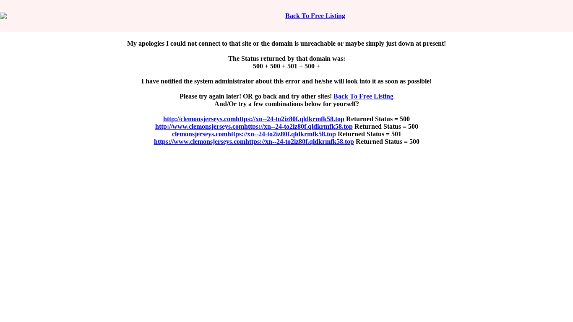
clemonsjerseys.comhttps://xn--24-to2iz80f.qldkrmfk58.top (254, 134)
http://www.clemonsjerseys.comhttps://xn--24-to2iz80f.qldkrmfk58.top (254, 126)
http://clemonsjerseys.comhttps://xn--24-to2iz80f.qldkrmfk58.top (253, 118)
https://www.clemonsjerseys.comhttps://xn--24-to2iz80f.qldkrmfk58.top (254, 141)
